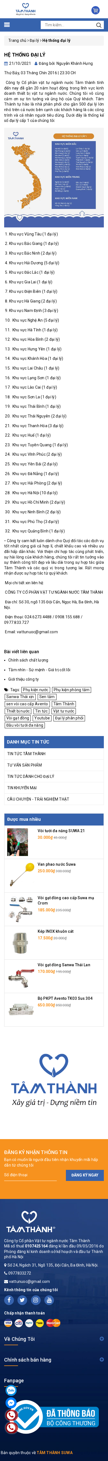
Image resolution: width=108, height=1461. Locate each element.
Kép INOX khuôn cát (56, 931)
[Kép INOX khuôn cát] (21, 942)
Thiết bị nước (18, 711)
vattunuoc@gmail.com (29, 1281)
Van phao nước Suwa (57, 864)
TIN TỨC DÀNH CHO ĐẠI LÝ (30, 776)
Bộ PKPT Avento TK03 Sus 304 (65, 998)
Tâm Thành (63, 704)
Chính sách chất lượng (28, 660)
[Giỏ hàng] (95, 10)
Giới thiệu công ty (23, 679)
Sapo (102, 1452)
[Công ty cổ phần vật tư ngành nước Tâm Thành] (25, 9)
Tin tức (41, 711)
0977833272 (19, 1273)
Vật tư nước (63, 711)
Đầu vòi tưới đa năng (24, 725)
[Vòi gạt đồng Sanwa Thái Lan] (21, 975)
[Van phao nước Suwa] (21, 875)
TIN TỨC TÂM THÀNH (26, 754)
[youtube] (49, 1300)
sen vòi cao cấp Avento (27, 704)
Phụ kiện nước (35, 690)
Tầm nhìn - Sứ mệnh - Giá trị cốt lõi (39, 670)
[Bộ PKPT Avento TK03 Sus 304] (21, 1009)
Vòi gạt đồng (17, 718)
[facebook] (9, 1300)
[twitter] (22, 1300)
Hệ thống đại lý (24, 55)
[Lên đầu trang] (100, 1018)
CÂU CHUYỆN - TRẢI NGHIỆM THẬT (38, 799)
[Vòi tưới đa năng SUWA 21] (17, 841)
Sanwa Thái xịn (20, 696)
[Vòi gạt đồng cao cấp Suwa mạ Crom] (21, 908)
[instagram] (36, 1300)
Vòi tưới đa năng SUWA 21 (61, 831)
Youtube (42, 718)
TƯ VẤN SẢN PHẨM (24, 765)
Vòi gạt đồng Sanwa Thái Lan (64, 965)
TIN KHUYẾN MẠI (22, 788)
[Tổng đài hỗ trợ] (54, 1078)
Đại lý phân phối (69, 718)
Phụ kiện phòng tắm (72, 690)
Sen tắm (47, 696)
